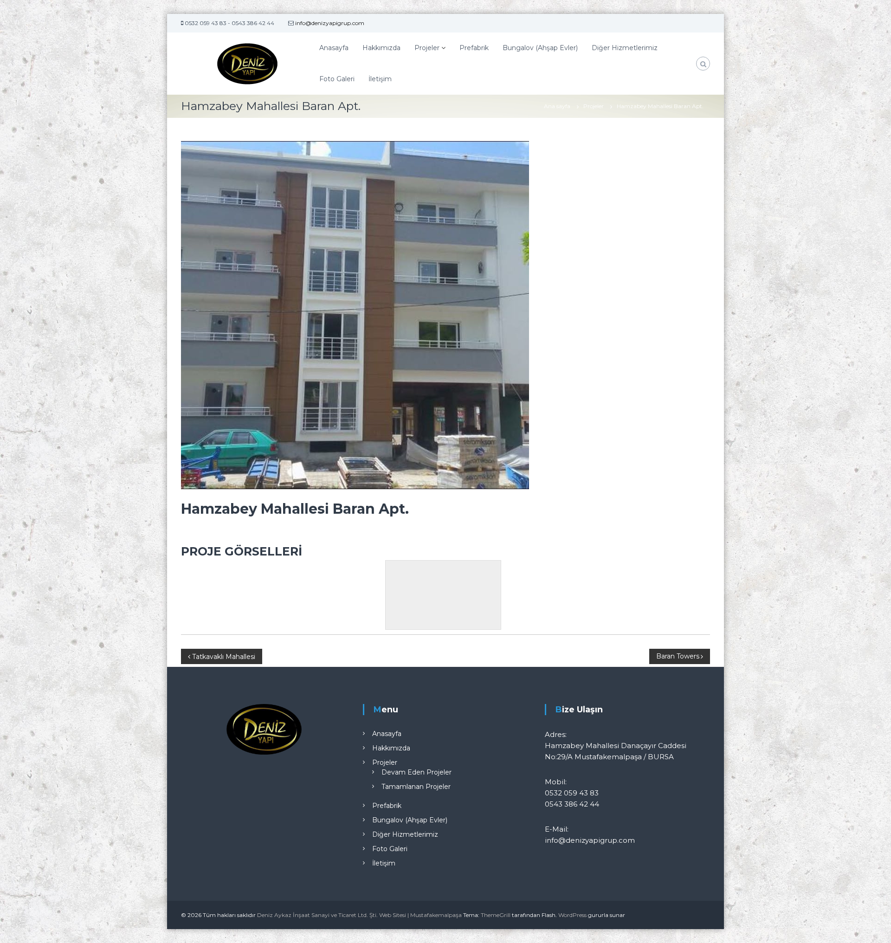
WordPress (572, 914)
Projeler (426, 48)
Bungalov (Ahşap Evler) (540, 48)
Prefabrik (474, 48)
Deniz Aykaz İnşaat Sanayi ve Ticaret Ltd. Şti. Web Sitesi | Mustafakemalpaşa (359, 914)
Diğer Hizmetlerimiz (625, 48)
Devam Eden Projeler (416, 772)
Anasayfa (334, 48)
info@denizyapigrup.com (329, 22)
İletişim (380, 79)
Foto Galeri (337, 79)
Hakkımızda (381, 48)
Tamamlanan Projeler (416, 786)
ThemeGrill (495, 914)
